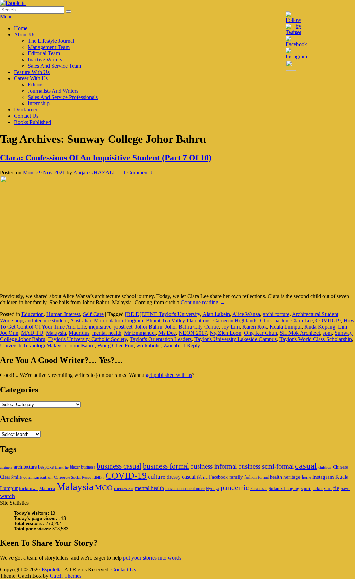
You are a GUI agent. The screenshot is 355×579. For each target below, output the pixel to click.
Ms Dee (167, 333)
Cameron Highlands (235, 320)
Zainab (171, 345)
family (236, 477)
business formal (166, 466)
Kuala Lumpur (286, 327)
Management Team (49, 47)
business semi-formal (266, 466)
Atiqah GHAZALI (94, 172)
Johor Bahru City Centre (192, 327)
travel (345, 489)
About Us (24, 35)
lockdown (28, 488)
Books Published (32, 122)
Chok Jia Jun (274, 320)
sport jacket (312, 488)
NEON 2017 (193, 333)
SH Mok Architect (300, 333)
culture (156, 476)
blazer (75, 467)
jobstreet (123, 327)
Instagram (323, 477)
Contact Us (26, 116)
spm (327, 333)
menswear (123, 488)
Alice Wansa (246, 314)
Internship (39, 103)
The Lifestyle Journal (51, 41)
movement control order (185, 488)
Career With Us (31, 78)
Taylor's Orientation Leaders (161, 339)
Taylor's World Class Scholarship (315, 339)
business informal (213, 466)
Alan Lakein (216, 314)
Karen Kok (254, 327)
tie (336, 488)
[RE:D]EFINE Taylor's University (162, 314)
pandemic (234, 487)
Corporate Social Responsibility (79, 477)
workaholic (148, 345)
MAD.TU (32, 333)
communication (38, 477)
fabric (202, 477)
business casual (119, 466)
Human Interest (63, 314)
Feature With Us (32, 72)
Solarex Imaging (284, 488)
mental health (106, 333)
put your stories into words (152, 558)
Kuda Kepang (319, 327)
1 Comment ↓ (138, 172)
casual (306, 465)
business (88, 467)
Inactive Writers (45, 60)
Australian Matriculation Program (106, 320)
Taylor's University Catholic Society (87, 339)
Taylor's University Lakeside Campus (235, 339)
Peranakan (258, 488)
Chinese (340, 467)
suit (328, 488)
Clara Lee (302, 320)
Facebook (218, 477)
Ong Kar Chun (260, 333)
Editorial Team (44, 53)
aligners (6, 467)
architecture (25, 467)
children (324, 467)
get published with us (169, 375)
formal (263, 477)
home (306, 477)
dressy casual (181, 477)
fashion (250, 477)
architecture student (46, 320)
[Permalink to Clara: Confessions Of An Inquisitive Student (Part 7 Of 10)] (104, 284)
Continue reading (203, 302)
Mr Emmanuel (140, 333)
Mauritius (79, 333)
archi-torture (276, 314)
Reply (191, 345)
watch (7, 496)
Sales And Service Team (54, 66)
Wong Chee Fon (115, 345)
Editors (35, 85)
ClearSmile (11, 477)
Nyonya (212, 488)
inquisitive (100, 327)
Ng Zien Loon (225, 333)
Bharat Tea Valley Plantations (178, 320)
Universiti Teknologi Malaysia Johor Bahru (47, 345)
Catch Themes (65, 576)
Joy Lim (231, 327)
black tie (62, 467)
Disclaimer (25, 110)
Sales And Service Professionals (63, 97)
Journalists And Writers (53, 91)
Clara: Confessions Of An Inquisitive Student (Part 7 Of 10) (105, 157)
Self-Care (93, 314)
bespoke (46, 467)
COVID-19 (328, 320)
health (276, 477)
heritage (292, 477)
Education (32, 314)
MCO (104, 487)
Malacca (47, 488)
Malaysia (56, 333)
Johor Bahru (148, 327)
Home (20, 28)
